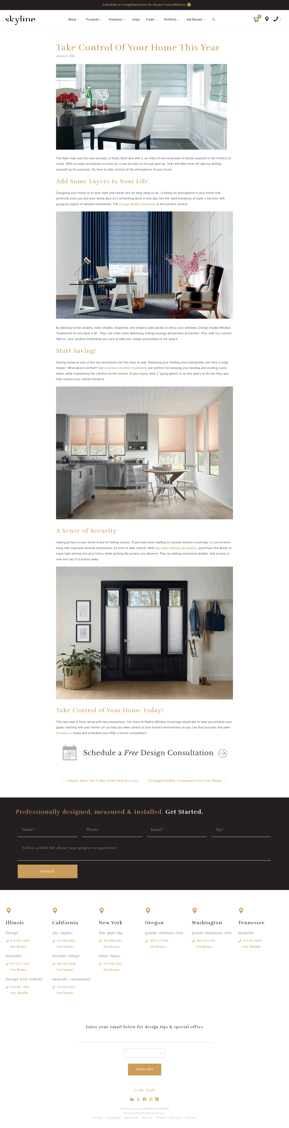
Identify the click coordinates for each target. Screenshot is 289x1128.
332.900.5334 (112, 940)
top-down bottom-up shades (176, 548)
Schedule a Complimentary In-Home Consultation (144, 5)
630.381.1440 (19, 987)
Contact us (64, 733)
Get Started (194, 19)
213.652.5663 (66, 940)
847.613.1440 (19, 963)
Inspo (136, 19)
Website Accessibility (156, 1108)
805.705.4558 (66, 963)
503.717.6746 (159, 940)
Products (92, 19)
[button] (256, 19)
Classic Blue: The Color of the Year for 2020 (103, 781)
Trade (150, 19)
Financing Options (131, 1108)
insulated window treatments (125, 368)
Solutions (115, 19)
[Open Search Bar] (214, 19)
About (72, 19)
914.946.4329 (112, 963)
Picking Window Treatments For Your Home (185, 781)
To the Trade (144, 1090)
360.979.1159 (205, 940)
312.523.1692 (19, 940)
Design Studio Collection (137, 204)
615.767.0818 (252, 940)
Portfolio (170, 19)
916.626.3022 (66, 987)
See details (19, 993)
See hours (18, 947)
